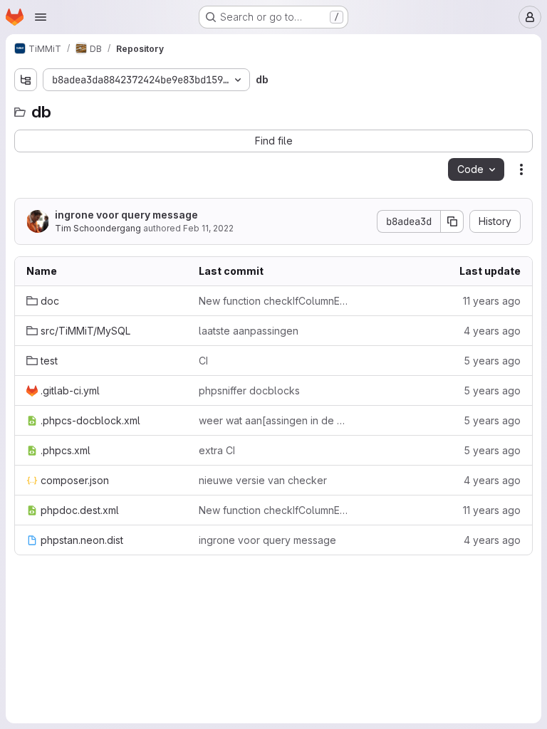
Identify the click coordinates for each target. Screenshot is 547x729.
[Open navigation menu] (40, 17)
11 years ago (492, 301)
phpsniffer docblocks (249, 390)
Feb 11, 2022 (208, 228)
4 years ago (492, 331)
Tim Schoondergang (98, 228)
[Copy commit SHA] (452, 221)
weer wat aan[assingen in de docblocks (273, 420)
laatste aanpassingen (248, 331)
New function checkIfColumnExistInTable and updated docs (273, 301)
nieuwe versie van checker (263, 480)
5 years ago (492, 361)
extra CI (217, 450)
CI (203, 361)
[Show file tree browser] (25, 79)
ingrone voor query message (126, 215)
